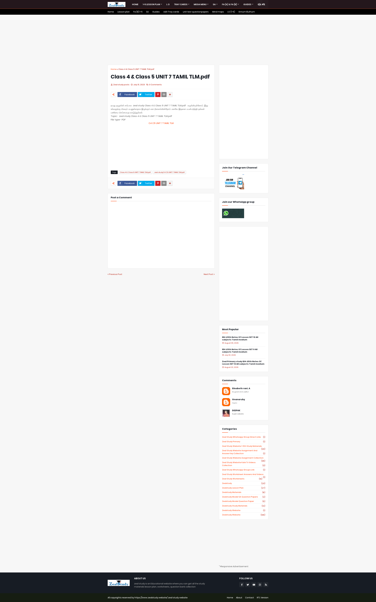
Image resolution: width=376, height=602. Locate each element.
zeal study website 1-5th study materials (243, 446)
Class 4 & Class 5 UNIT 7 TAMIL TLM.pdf (136, 69)
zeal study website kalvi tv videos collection (243, 464)
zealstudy (243, 483)
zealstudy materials (243, 492)
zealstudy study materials (243, 505)
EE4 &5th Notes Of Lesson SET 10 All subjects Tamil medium (240, 338)
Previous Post (115, 274)
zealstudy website (243, 510)
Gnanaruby (238, 399)
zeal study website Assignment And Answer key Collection (243, 452)
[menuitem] (135, 4)
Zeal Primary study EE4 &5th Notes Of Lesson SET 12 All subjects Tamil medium (243, 362)
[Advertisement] (188, 39)
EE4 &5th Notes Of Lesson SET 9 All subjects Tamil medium (239, 350)
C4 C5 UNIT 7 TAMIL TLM (161, 123)
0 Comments (155, 84)
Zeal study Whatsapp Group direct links (243, 437)
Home (114, 69)
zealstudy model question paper (243, 501)
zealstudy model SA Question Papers (243, 496)
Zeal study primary (243, 441)
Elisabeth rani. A (241, 388)
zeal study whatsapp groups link (243, 469)
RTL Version (262, 597)
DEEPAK (236, 410)
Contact (249, 597)
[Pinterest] (158, 94)
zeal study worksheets (242, 478)
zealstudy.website (243, 514)
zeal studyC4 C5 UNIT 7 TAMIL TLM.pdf (169, 172)
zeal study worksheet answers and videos (243, 474)
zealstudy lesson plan (243, 487)
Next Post (208, 274)
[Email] (164, 94)
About (239, 597)
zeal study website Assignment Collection (243, 457)
